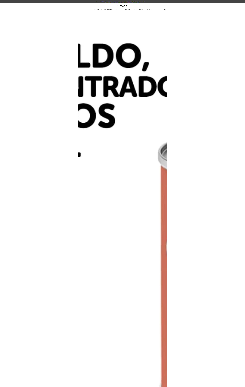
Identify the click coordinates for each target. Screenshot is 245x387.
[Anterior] (96, 1)
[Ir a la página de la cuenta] (164, 9)
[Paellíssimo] (122, 5)
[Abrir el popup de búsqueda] (78, 9)
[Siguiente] (148, 1)
